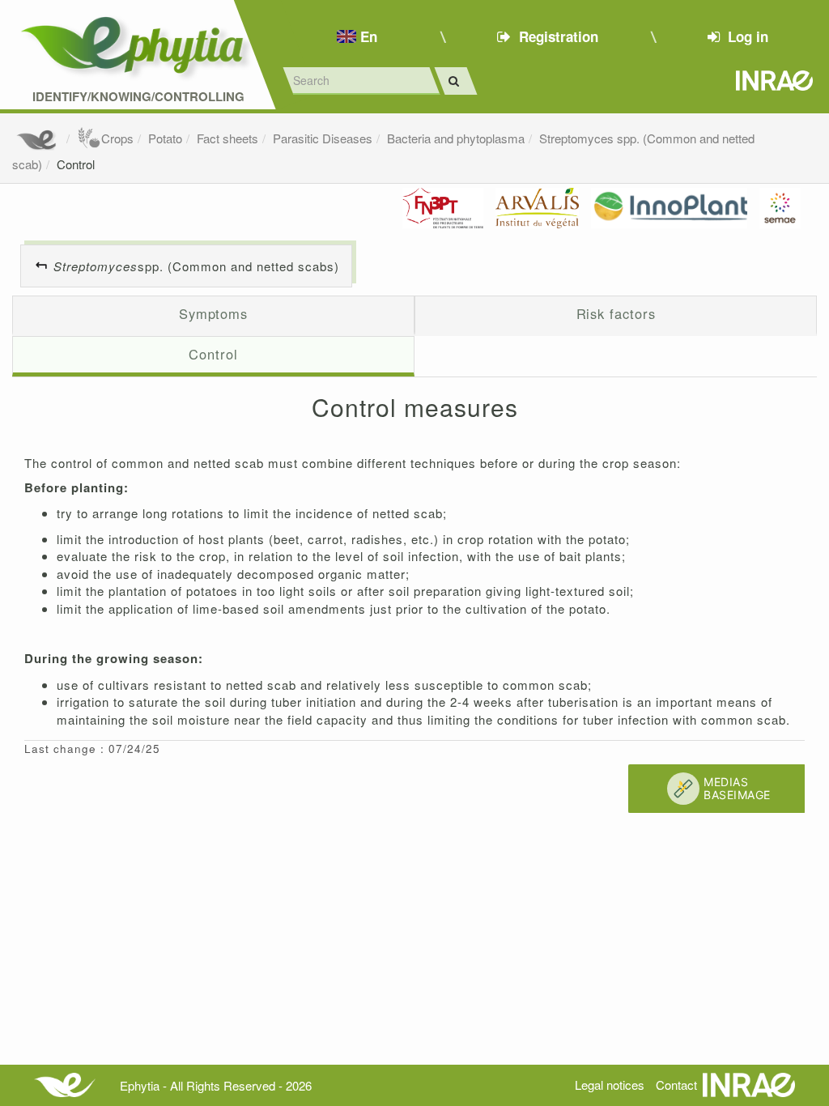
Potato (165, 138)
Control (76, 163)
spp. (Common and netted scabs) (196, 265)
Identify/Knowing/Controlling (138, 96)
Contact (676, 1084)
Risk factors (616, 313)
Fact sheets (227, 138)
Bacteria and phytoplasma (456, 138)
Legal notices (609, 1084)
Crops (117, 138)
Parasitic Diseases (322, 138)
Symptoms (213, 313)
